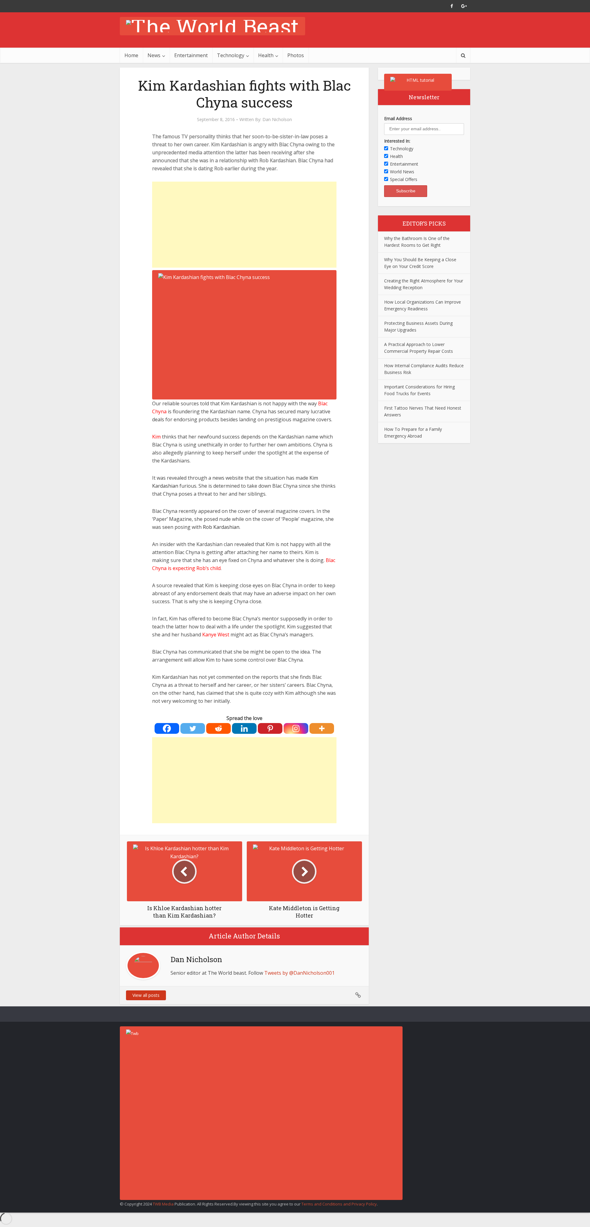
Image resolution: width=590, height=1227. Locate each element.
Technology (230, 55)
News (154, 55)
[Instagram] (296, 728)
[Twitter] (192, 728)
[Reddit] (218, 728)
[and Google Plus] (464, 6)
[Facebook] (167, 728)
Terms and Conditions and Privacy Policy (339, 1204)
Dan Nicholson (277, 119)
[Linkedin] (244, 728)
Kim (156, 436)
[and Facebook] (452, 6)
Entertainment (191, 55)
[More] (321, 728)
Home (131, 55)
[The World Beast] (212, 26)
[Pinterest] (270, 728)
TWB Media (163, 1204)
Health (265, 55)
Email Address (398, 118)
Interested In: (397, 141)
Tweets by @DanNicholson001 (299, 972)
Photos (295, 55)
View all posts (145, 995)
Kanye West (216, 634)
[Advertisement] (244, 225)
